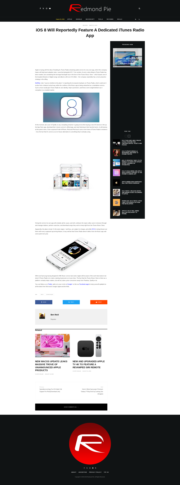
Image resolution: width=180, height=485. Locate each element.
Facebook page (84, 284)
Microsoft (90, 19)
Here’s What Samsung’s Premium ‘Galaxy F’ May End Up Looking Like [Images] (92, 390)
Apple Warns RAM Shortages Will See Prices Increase (132, 182)
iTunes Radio (50, 294)
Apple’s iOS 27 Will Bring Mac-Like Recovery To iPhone (130, 212)
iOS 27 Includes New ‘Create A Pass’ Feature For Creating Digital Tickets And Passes (132, 143)
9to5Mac (37, 83)
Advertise (83, 472)
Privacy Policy (95, 472)
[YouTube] (50, 8)
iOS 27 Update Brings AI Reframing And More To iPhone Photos (130, 153)
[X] (43, 8)
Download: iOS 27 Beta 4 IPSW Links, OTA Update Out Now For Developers (132, 202)
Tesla (100, 19)
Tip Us (106, 472)
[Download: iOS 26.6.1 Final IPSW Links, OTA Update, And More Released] (127, 57)
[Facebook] (40, 8)
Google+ (70, 284)
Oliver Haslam (39, 374)
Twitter (50, 284)
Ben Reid (85, 25)
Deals (119, 19)
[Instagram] (46, 8)
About (73, 472)
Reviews (110, 19)
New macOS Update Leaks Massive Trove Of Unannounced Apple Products (51, 366)
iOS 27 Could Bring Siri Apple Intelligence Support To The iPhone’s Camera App (132, 172)
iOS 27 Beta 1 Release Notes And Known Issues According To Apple (132, 192)
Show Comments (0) (70, 407)
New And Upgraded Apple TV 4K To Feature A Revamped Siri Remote (89, 364)
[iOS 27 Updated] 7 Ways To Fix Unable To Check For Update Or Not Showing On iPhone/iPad (132, 163)
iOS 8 (93, 229)
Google (79, 19)
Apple (69, 19)
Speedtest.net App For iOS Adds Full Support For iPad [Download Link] (50, 389)
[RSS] (135, 19)
